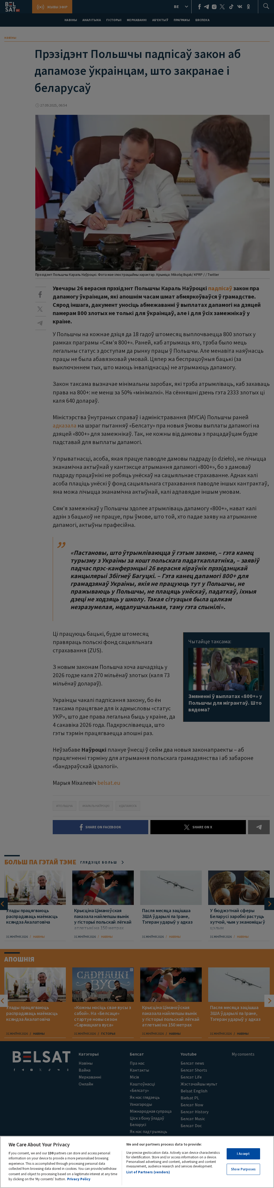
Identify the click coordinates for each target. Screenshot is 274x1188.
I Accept (243, 1153)
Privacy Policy (78, 1179)
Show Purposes (243, 1169)
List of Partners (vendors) (148, 1172)
